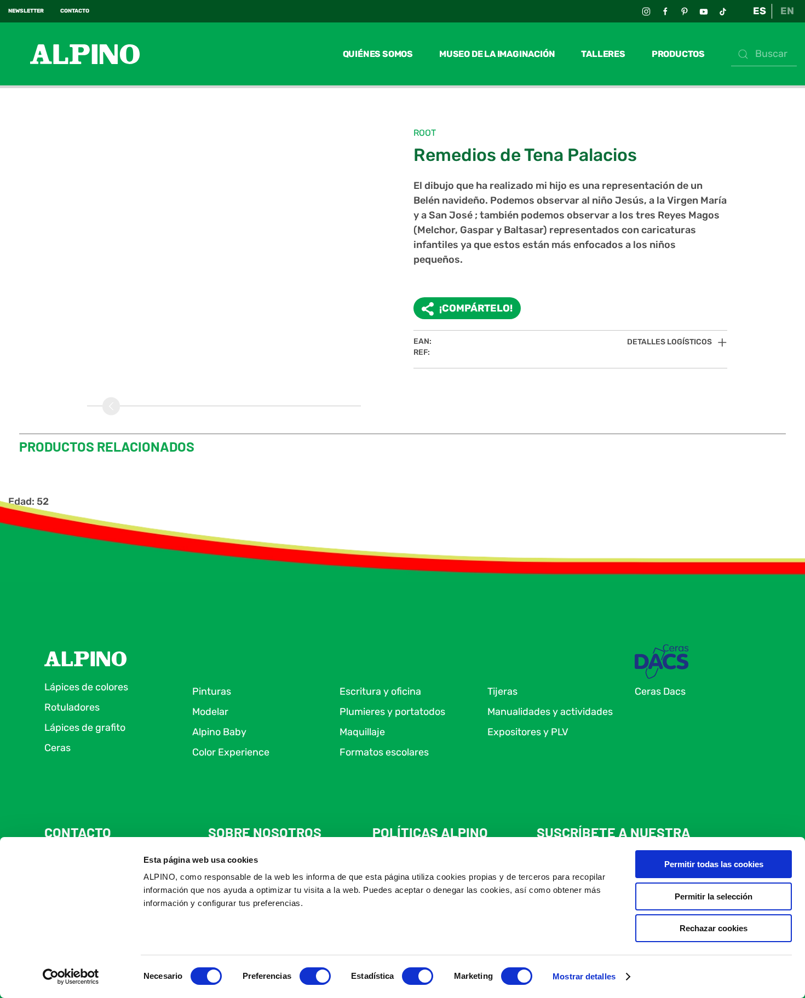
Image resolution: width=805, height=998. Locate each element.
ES (759, 11)
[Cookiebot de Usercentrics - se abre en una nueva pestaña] (71, 976)
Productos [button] (678, 54)
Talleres (603, 54)
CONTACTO (74, 11)
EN (787, 11)
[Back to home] (74, 53)
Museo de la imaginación (497, 54)
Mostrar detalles (584, 976)
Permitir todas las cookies (713, 864)
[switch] (315, 976)
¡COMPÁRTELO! (476, 308)
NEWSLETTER (26, 11)
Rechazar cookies (714, 928)
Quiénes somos (378, 54)
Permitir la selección (713, 896)
